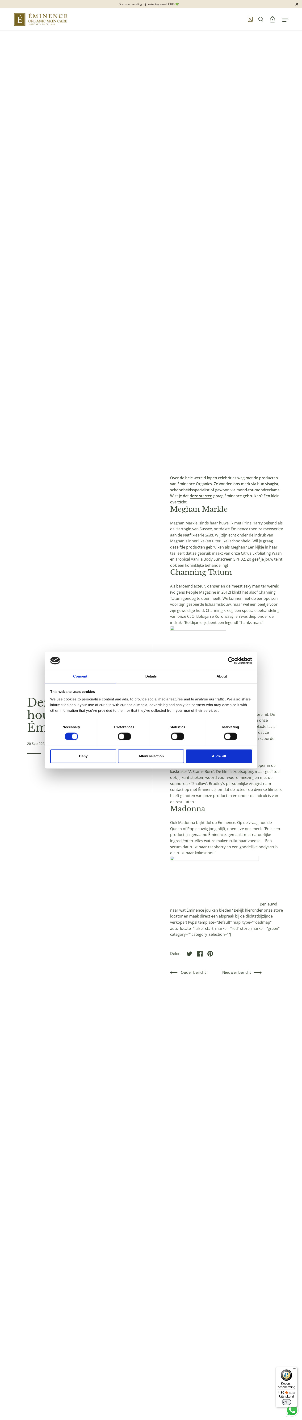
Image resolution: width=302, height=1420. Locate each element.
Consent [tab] (80, 676)
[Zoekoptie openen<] (260, 19)
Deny (83, 756)
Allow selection (151, 756)
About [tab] (222, 676)
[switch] (120, 737)
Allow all (219, 756)
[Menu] (294, 1370)
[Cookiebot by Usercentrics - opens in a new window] (231, 660)
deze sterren (201, 495)
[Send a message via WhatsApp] (292, 1410)
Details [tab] (151, 676)
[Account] (250, 19)
